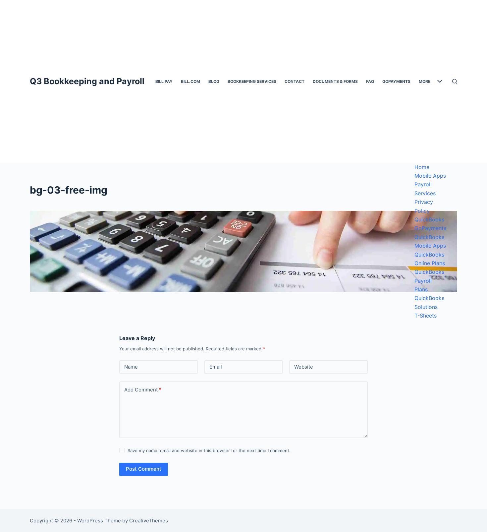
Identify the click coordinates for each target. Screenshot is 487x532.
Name (131, 367)
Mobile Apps (430, 175)
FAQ (370, 81)
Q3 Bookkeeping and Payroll (87, 81)
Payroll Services (425, 188)
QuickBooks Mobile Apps (430, 241)
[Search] (454, 81)
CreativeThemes (148, 520)
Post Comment (143, 469)
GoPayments (396, 81)
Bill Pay (164, 81)
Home (421, 167)
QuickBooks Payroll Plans (429, 280)
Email (215, 367)
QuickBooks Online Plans (429, 258)
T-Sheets (425, 315)
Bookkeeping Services (252, 81)
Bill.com (190, 81)
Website (303, 367)
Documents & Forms (335, 81)
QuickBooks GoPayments (430, 223)
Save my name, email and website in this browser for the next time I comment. (209, 450)
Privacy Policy (423, 206)
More (424, 81)
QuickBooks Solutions (429, 302)
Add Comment (142, 389)
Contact (294, 81)
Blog (213, 81)
